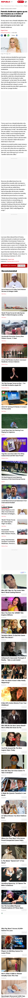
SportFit (3, 434)
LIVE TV (21, 2)
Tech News (3, 411)
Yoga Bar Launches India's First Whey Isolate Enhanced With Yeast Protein (12, 455)
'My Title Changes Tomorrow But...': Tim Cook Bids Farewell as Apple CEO (13, 384)
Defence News (4, 364)
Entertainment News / (9, 6)
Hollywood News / (19, 6)
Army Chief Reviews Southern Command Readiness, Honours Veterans (13, 361)
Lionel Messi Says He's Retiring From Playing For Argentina (12, 431)
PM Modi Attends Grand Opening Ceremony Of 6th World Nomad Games (13, 478)
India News (3, 293)
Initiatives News (4, 458)
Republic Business (5, 387)
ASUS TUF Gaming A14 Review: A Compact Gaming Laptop (14, 408)
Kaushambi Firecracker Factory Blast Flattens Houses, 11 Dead (12, 337)
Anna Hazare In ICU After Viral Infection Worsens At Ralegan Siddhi (13, 290)
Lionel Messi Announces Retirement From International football (14, 502)
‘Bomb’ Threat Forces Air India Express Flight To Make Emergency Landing (13, 314)
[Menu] (26, 2)
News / (2, 6)
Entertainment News (5, 32)
